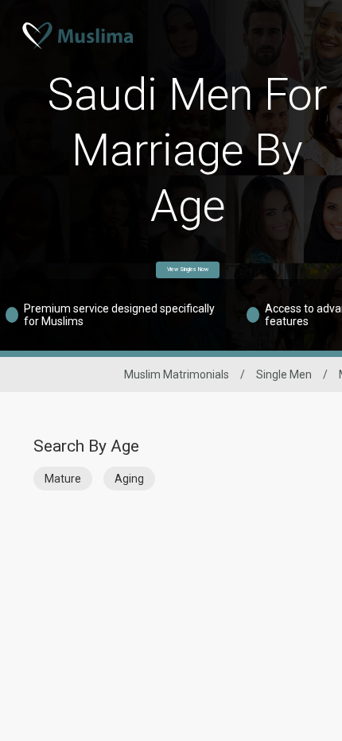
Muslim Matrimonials (176, 374)
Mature (63, 478)
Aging (129, 478)
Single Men (284, 374)
